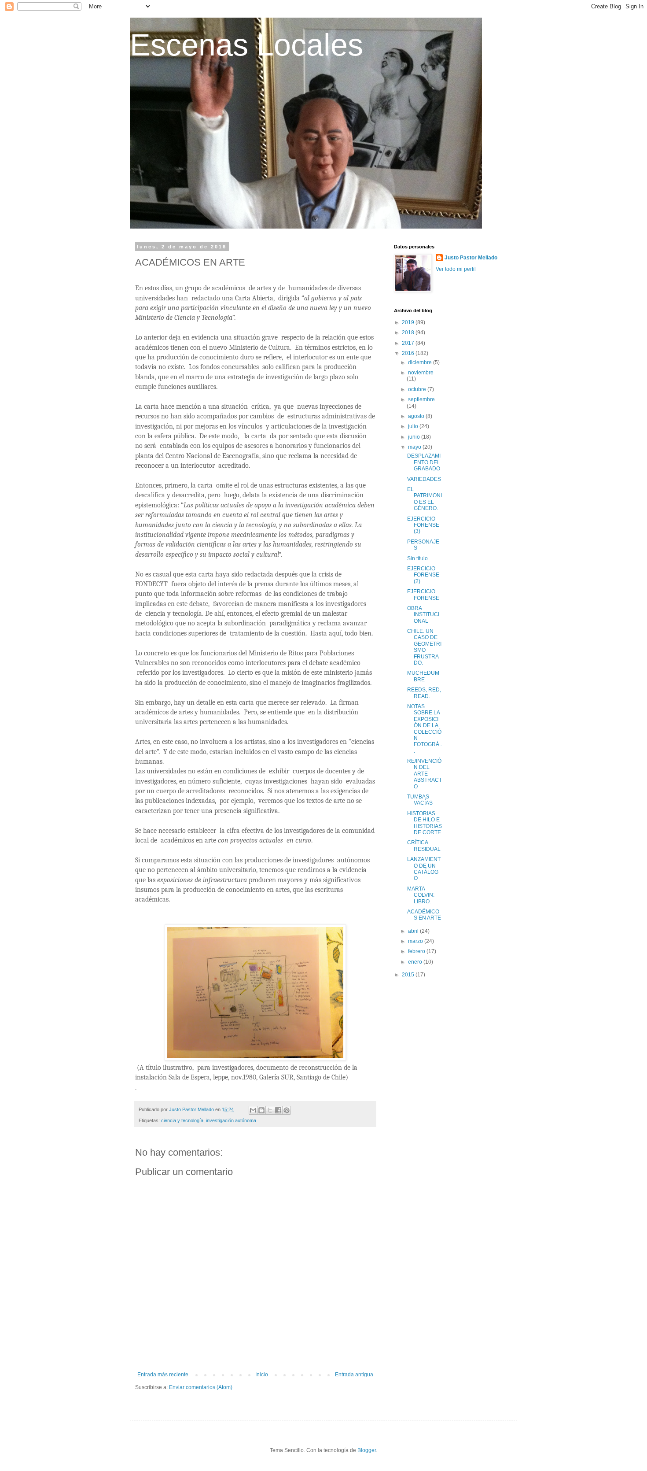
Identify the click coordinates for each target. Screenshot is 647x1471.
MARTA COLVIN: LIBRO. (420, 895)
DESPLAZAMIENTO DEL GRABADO (424, 462)
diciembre (420, 362)
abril (414, 931)
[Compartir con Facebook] (278, 1110)
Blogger (366, 1450)
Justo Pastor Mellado (471, 258)
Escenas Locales (246, 45)
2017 (408, 343)
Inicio (261, 1374)
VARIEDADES (424, 479)
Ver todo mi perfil (456, 269)
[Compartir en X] (269, 1110)
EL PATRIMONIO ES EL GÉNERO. (424, 498)
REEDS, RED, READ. (424, 693)
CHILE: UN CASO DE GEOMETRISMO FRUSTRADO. (424, 647)
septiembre (421, 399)
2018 (408, 332)
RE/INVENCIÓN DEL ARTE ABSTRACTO (424, 774)
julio (413, 426)
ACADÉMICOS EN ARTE (424, 915)
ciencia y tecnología (182, 1120)
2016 (408, 353)
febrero (417, 951)
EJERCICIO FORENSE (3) (423, 525)
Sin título (417, 558)
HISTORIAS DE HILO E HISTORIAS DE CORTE (424, 822)
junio (414, 437)
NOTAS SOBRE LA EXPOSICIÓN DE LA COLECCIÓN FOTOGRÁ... (424, 728)
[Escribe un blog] (261, 1110)
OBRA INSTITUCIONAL (423, 614)
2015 (408, 975)
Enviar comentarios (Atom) (200, 1387)
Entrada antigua (354, 1374)
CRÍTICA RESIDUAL (424, 845)
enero (415, 962)
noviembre (421, 373)
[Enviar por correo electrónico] (253, 1110)
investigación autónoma (231, 1120)
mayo (415, 447)
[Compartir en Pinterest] (286, 1110)
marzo (416, 941)
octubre (417, 389)
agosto (417, 416)
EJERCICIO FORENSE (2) (423, 574)
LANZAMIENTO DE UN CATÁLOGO (424, 868)
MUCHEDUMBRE (423, 676)
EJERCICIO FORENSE (423, 594)
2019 (408, 322)
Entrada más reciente (162, 1374)
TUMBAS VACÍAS (420, 800)
